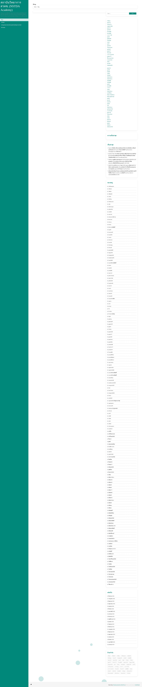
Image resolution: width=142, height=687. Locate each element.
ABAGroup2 (110, 206)
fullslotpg (109, 40)
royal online (110, 362)
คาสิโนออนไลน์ (111, 436)
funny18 (110, 247)
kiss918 (108, 101)
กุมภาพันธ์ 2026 (111, 611)
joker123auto (111, 275)
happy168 (110, 252)
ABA (109, 204)
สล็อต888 (109, 80)
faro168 (108, 63)
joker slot (109, 112)
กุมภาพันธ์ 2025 (111, 642)
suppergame (111, 403)
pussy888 (109, 31)
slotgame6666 (111, 393)
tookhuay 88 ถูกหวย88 (113, 408)
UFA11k (110, 411)
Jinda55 (110, 268)
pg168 (108, 69)
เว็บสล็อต (110, 569)
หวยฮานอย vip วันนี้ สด (112, 541)
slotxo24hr (123, 664)
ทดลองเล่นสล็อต (111, 444)
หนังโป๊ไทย (109, 93)
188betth (110, 194)
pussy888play (111, 357)
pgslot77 (109, 51)
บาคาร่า (108, 87)
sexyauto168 (111, 380)
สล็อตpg (110, 505)
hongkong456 (109, 65)
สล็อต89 (110, 495)
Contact (2, 22)
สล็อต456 (110, 482)
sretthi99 (110, 398)
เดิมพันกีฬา (110, 556)
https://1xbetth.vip (110, 94)
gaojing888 (110, 250)
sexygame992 (111, 385)
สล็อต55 (110, 485)
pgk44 (109, 326)
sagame (110, 365)
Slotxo (109, 395)
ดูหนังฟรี (109, 29)
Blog (2, 19)
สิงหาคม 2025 (111, 626)
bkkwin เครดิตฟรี (111, 227)
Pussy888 (110, 352)
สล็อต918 (110, 497)
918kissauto (110, 201)
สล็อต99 (110, 502)
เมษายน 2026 (111, 606)
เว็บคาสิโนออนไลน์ (112, 559)
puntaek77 (110, 349)
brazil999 (110, 234)
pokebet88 (110, 344)
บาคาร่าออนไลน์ (110, 54)
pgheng (110, 319)
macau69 (110, 296)
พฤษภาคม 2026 (111, 603)
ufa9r (109, 421)
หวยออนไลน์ (109, 59)
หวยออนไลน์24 (111, 538)
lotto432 (110, 293)
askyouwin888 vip (112, 217)
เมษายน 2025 (111, 637)
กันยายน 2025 (111, 624)
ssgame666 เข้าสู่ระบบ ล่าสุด (114, 400)
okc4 (109, 303)
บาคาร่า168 (109, 35)
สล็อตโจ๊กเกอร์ (111, 533)
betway (109, 222)
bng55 (109, 229)
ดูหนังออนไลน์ (110, 109)
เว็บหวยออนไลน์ (111, 571)
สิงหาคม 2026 (111, 596)
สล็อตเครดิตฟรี (111, 520)
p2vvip (109, 306)
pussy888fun (111, 354)
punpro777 (109, 56)
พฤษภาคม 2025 (111, 634)
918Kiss (110, 199)
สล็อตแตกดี (110, 530)
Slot (109, 388)
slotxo (108, 89)
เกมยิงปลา (110, 543)
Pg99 (109, 316)
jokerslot (109, 121)
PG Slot (110, 311)
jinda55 (108, 71)
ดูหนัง (108, 43)
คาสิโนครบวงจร (111, 434)
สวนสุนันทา (110, 536)
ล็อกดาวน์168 (111, 472)
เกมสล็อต (110, 546)
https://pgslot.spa (110, 96)
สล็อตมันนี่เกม (111, 513)
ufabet (109, 423)
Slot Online (110, 390)
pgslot (108, 36)
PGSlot (109, 329)
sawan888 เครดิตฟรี (112, 372)
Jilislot (109, 265)
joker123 (109, 22)
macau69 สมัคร (111, 298)
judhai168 (110, 280)
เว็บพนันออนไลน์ (111, 566)
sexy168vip (110, 377)
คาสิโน (109, 431)
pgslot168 (110, 331)
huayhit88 (110, 260)
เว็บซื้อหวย (110, 561)
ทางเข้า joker (109, 110)
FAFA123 (110, 240)
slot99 (108, 73)
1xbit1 (109, 196)
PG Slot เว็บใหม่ (111, 314)
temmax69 (110, 405)
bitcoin (109, 224)
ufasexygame (111, 426)
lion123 (110, 285)
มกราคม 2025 (111, 644)
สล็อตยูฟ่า (110, 515)
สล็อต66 (108, 75)
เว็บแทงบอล (110, 576)
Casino (109, 237)
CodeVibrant (137, 685)
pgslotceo (110, 339)
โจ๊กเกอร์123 (109, 114)
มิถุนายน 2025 (111, 631)
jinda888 (110, 270)
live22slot (110, 291)
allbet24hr (110, 209)
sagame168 (110, 367)
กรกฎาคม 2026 (111, 598)
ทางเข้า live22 (111, 446)
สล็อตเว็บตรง (109, 77)
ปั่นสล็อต (110, 459)
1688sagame (111, 186)
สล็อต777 (110, 490)
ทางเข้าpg (110, 449)
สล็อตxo (108, 124)
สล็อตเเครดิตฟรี (111, 528)
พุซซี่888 (110, 469)
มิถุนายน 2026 (111, 601)
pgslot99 (110, 337)
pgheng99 (109, 38)
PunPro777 (110, 347)
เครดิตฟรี (110, 551)
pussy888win (111, 360)
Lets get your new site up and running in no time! (11, 24)
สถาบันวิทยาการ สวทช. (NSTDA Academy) (11, 6)
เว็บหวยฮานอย (111, 574)
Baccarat (110, 219)
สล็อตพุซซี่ (110, 510)
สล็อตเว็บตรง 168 (111, 525)
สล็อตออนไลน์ (110, 126)
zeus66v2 (110, 428)
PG (109, 308)
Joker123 (110, 273)
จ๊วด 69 (109, 439)
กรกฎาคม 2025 (111, 629)
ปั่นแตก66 (109, 52)
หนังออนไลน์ (109, 47)
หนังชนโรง (109, 24)
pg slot (108, 100)
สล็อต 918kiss (111, 477)
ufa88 (109, 416)
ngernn (109, 301)
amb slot (110, 214)
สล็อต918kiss (111, 500)
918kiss (108, 20)
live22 (108, 42)
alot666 (110, 211)
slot (108, 105)
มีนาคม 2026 (111, 608)
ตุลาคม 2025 (111, 621)
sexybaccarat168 (112, 382)
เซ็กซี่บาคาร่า (111, 553)
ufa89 (109, 418)
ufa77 (109, 413)
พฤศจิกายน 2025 (111, 619)
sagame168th (110, 26)
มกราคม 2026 (111, 614)
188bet (109, 191)
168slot (110, 189)
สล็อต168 (110, 479)
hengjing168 (111, 255)
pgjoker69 (110, 324)
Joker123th (110, 278)
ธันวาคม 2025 (111, 616)
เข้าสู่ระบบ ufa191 (112, 548)
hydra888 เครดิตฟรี (112, 263)
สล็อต (108, 61)
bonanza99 (110, 232)
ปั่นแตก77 (110, 464)
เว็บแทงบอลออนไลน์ (112, 579)
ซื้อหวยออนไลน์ (110, 58)
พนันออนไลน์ (111, 467)
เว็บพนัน (110, 564)
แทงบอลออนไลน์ (111, 582)
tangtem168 (129, 664)
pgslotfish (110, 342)
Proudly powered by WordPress (119, 685)
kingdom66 (110, 283)
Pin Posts (3, 27)
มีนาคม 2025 (111, 639)
